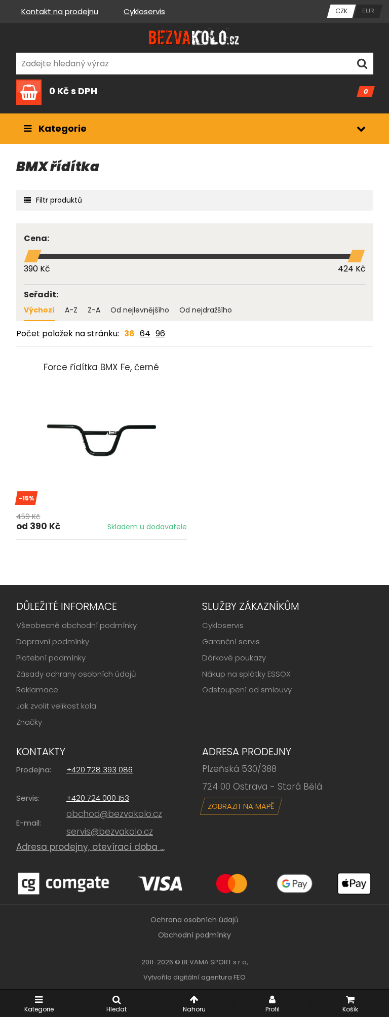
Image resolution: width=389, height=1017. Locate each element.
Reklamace (37, 689)
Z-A (94, 310)
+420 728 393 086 (99, 769)
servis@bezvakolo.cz (109, 832)
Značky (29, 722)
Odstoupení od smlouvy (247, 689)
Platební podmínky (51, 657)
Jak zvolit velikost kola (56, 705)
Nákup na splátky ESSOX (246, 674)
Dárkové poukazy (234, 657)
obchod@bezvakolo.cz (114, 814)
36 (129, 333)
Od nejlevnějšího (139, 310)
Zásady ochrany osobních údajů (76, 674)
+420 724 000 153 (97, 798)
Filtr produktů (59, 200)
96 (160, 333)
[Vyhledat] (362, 63)
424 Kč (352, 269)
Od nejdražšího (205, 310)
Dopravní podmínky (52, 641)
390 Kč (37, 269)
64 (145, 333)
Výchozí (39, 310)
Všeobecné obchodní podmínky (76, 625)
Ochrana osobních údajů (194, 920)
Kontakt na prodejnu (59, 11)
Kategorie (61, 128)
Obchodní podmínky (194, 935)
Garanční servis (231, 641)
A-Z (71, 310)
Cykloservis (144, 11)
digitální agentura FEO (209, 977)
